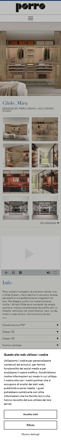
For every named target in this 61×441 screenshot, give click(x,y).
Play (7, 272)
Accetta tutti (30, 414)
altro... (5, 318)
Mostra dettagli (30, 434)
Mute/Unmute (49, 272)
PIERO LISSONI (27, 108)
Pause (14, 272)
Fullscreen (56, 272)
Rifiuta (30, 425)
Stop (21, 272)
